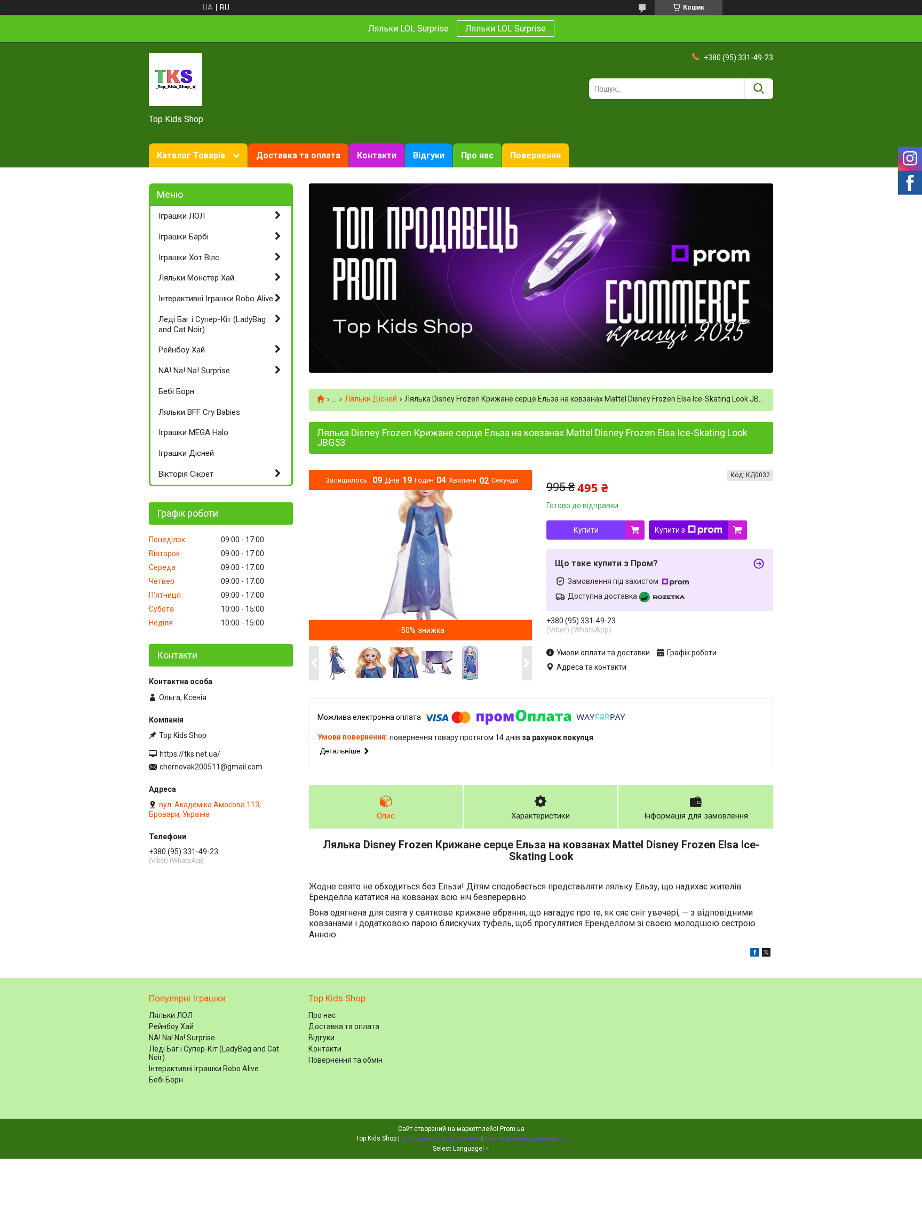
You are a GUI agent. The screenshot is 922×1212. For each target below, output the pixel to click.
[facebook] (754, 954)
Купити (586, 530)
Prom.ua (512, 1129)
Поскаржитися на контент (440, 1138)
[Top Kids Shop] (175, 79)
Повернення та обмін (345, 1060)
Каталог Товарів (191, 155)
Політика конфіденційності (525, 1138)
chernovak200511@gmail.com (211, 766)
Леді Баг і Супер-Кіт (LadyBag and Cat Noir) (212, 324)
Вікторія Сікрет (185, 474)
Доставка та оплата (298, 155)
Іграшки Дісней (186, 453)
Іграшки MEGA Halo (193, 432)
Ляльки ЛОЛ (171, 1015)
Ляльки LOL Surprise (505, 28)
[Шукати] (758, 88)
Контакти (376, 155)
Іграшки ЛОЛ (181, 216)
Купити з (670, 530)
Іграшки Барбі (183, 237)
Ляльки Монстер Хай (196, 278)
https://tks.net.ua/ (190, 754)
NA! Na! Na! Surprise (194, 370)
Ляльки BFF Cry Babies (199, 412)
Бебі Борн (176, 391)
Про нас (477, 155)
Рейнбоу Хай (181, 350)
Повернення (535, 155)
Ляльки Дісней (371, 399)
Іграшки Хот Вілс (188, 257)
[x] (766, 954)
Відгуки (428, 155)
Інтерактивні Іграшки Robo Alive (215, 298)
